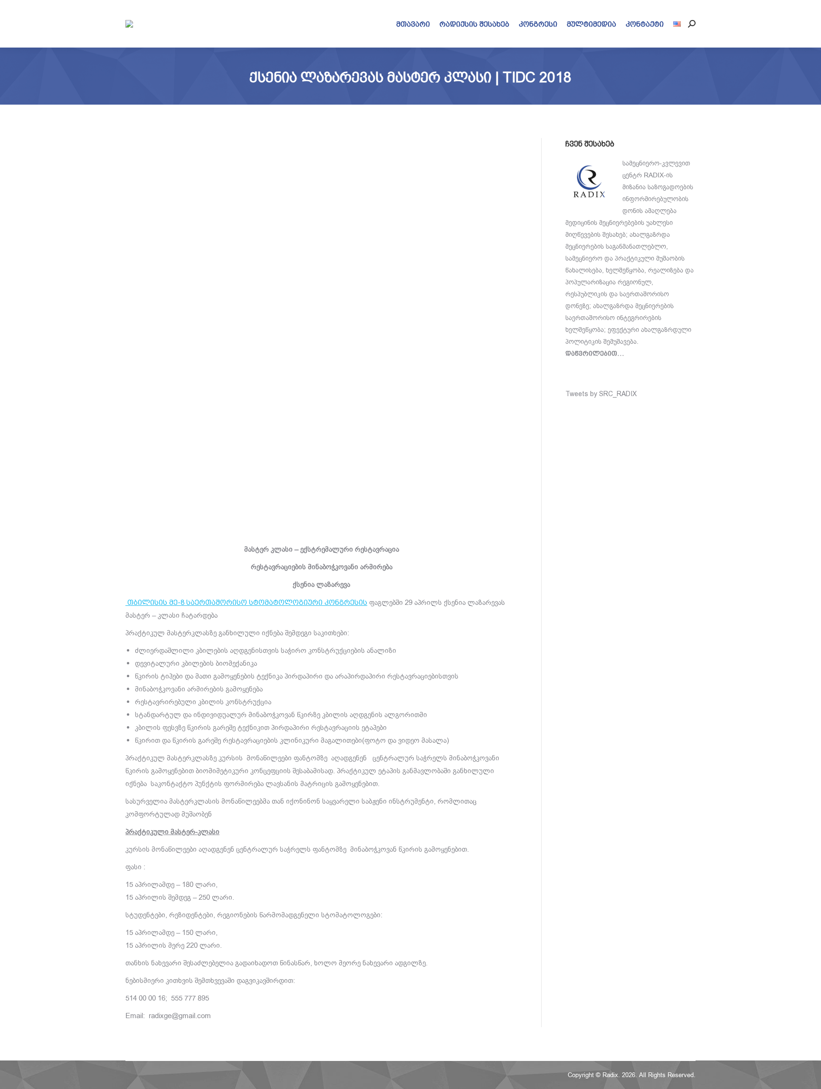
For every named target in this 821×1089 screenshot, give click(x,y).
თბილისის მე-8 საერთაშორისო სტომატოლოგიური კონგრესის (246, 602)
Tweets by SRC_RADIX (601, 394)
